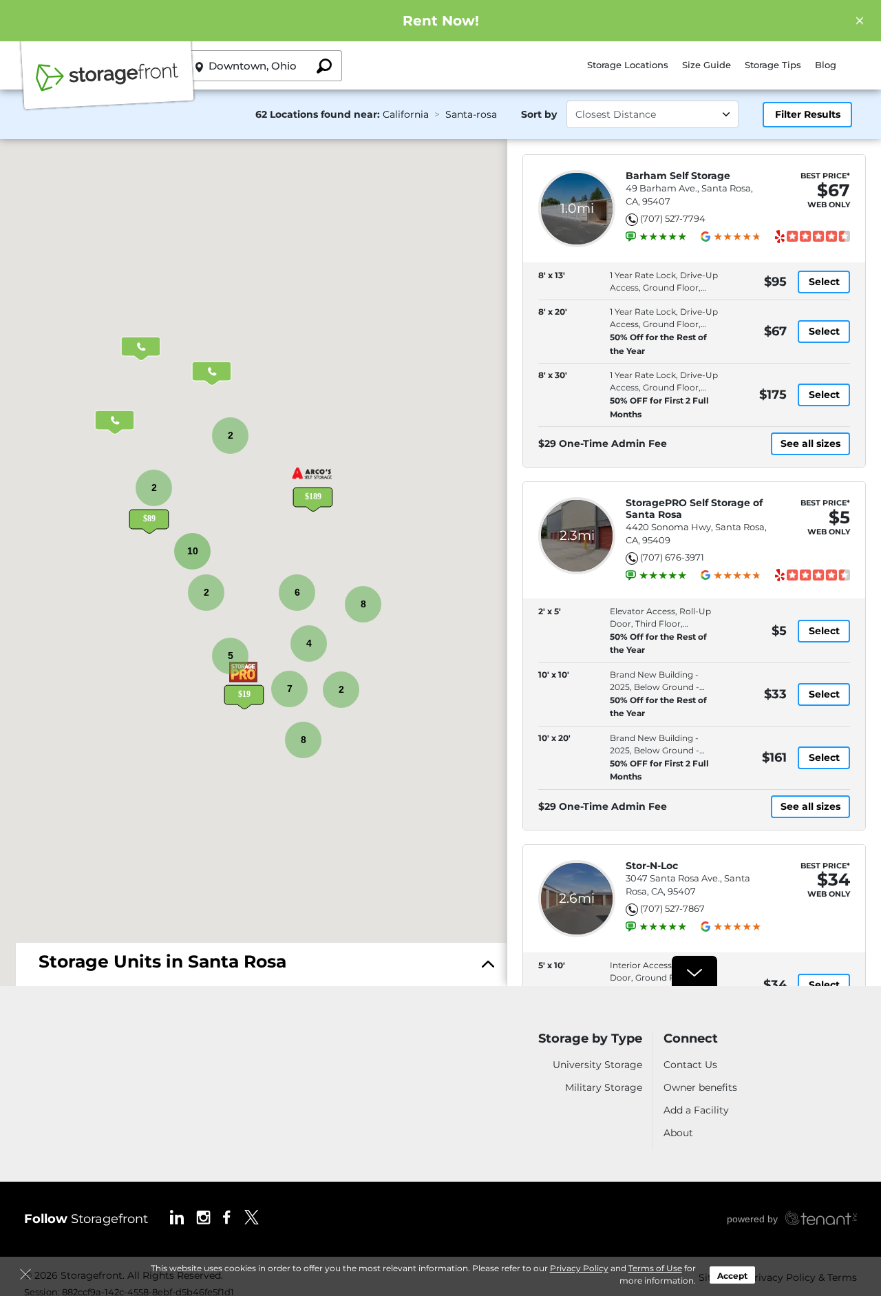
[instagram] (203, 1217)
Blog (825, 64)
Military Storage (603, 1087)
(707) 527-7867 (672, 908)
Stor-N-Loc (652, 866)
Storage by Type (590, 1039)
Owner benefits (700, 1087)
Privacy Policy (579, 1268)
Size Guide (706, 64)
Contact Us (690, 1064)
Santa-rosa (471, 114)
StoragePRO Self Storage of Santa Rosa (694, 509)
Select (824, 281)
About (678, 1133)
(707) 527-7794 (672, 218)
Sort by (539, 114)
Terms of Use (655, 1268)
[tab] (261, 965)
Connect (691, 1039)
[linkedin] (176, 1217)
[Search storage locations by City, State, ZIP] (323, 65)
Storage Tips (773, 64)
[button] (149, 509)
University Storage (597, 1064)
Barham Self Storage (678, 176)
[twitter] (251, 1217)
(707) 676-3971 (672, 557)
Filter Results (807, 114)
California (406, 114)
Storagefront (86, 1218)
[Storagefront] (107, 84)
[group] (663, 236)
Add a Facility (696, 1110)
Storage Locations (627, 64)
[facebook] (226, 1217)
